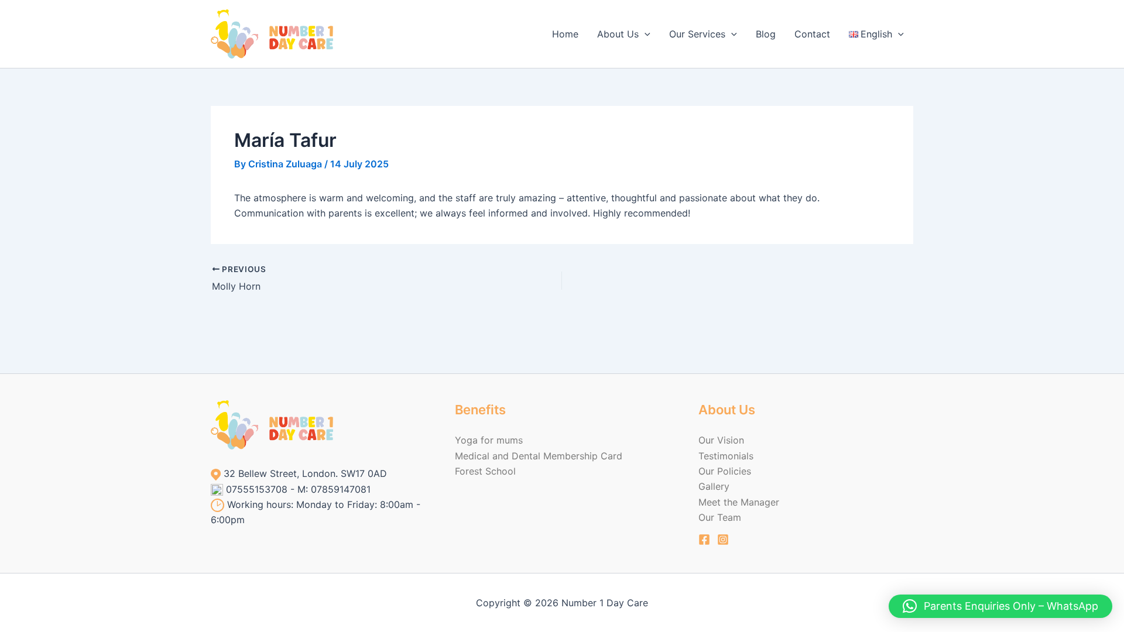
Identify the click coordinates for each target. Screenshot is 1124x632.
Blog (766, 34)
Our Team (719, 517)
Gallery (713, 486)
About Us (618, 34)
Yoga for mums (489, 440)
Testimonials (725, 456)
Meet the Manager (738, 502)
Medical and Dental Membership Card (538, 456)
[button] (644, 34)
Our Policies (724, 471)
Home (565, 34)
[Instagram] (723, 539)
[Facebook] (704, 539)
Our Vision (721, 440)
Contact (812, 34)
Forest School (485, 471)
